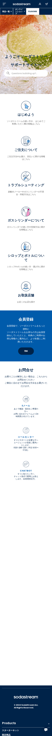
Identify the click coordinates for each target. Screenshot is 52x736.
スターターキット (10, 730)
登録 (26, 351)
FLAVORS (32, 11)
